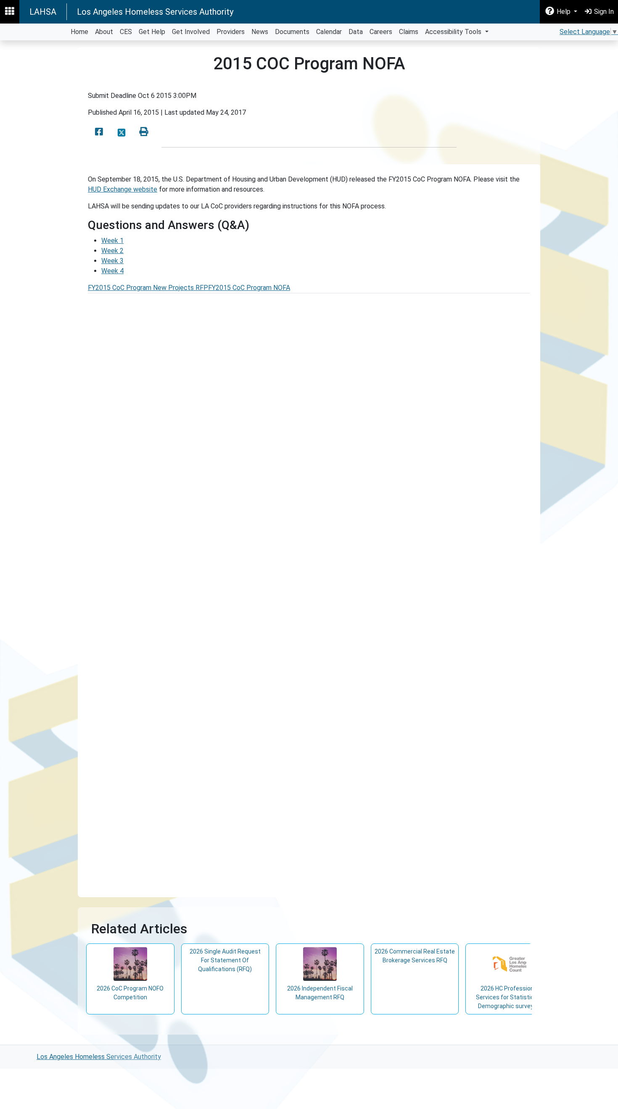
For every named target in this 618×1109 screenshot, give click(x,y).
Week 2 (112, 251)
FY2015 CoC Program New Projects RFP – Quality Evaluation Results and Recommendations (239, 828)
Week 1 (112, 241)
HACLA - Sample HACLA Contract (151, 865)
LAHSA (42, 12)
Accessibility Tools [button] (454, 32)
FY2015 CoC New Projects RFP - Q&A (157, 512)
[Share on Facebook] (99, 132)
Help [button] (563, 12)
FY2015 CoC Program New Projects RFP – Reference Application (202, 637)
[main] (309, 542)
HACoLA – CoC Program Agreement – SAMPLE (171, 875)
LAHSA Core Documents (137, 533)
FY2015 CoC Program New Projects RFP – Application (181, 627)
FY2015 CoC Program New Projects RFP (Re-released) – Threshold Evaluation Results (229, 782)
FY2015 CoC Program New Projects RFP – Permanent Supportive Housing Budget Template (239, 691)
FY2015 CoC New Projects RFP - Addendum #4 (171, 573)
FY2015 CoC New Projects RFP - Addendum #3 (171, 563)
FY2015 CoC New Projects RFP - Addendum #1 (171, 543)
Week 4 (112, 271)
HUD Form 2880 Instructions (145, 726)
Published (102, 112)
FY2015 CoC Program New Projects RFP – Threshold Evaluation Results (208, 792)
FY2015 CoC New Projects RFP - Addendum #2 (171, 553)
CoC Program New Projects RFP (150, 502)
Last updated (184, 112)
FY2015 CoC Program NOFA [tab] (249, 288)
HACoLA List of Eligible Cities (145, 523)
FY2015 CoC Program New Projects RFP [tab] (148, 288)
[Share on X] (121, 132)
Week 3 (112, 261)
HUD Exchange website (122, 189)
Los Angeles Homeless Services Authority (155, 12)
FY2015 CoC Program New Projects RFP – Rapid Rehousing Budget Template (218, 681)
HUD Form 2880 (126, 746)
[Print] (144, 132)
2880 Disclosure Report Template (152, 736)
